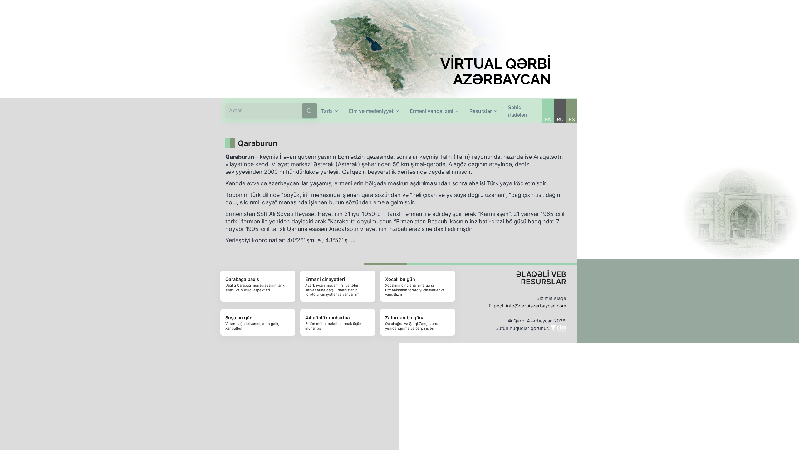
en (548, 119)
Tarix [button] (327, 111)
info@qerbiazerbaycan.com (536, 306)
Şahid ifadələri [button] (517, 111)
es (572, 119)
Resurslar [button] (480, 111)
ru (560, 119)
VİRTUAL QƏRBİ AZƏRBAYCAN (495, 71)
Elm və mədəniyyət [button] (371, 111)
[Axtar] (309, 111)
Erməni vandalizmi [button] (431, 111)
